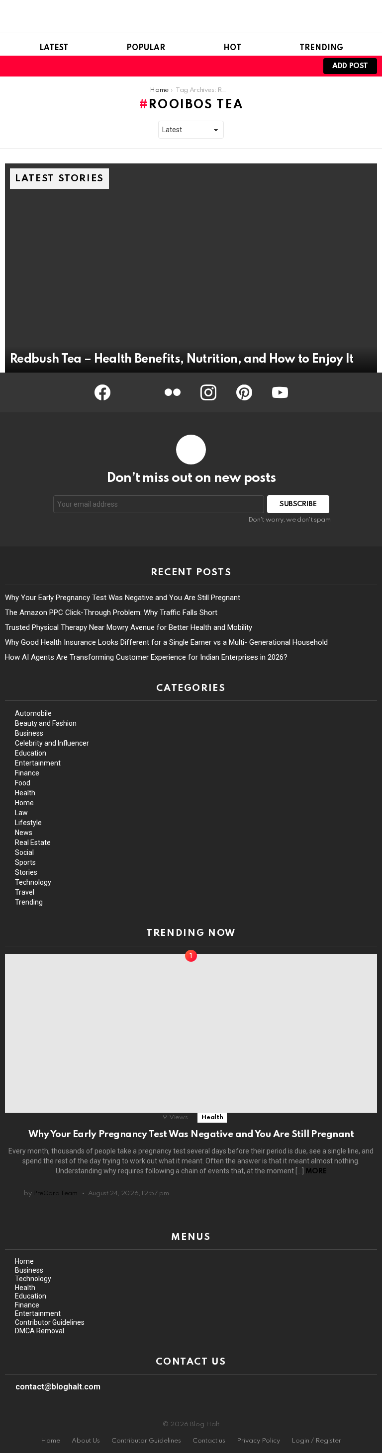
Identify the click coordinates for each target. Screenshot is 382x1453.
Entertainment (38, 763)
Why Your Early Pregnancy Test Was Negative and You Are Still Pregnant (122, 597)
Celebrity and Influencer (52, 743)
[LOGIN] (302, 66)
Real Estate (33, 842)
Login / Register (316, 1441)
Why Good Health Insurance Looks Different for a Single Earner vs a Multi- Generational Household (166, 642)
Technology (33, 882)
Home (24, 803)
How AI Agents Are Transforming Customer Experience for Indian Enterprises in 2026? (146, 657)
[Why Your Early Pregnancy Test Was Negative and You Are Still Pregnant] (191, 1033)
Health (25, 793)
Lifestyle (28, 823)
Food (22, 783)
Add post (350, 66)
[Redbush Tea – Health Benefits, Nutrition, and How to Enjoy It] (191, 268)
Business (29, 733)
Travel (24, 892)
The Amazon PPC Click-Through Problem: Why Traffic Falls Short (111, 612)
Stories (26, 872)
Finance (27, 773)
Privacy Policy (258, 1441)
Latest (53, 48)
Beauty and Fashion (46, 723)
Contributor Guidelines (50, 1322)
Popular (145, 48)
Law (21, 813)
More (315, 1171)
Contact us (208, 1441)
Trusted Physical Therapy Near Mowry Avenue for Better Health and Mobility (128, 627)
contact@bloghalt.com (57, 1386)
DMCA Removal (39, 1331)
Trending (321, 48)
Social (24, 852)
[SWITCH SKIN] (285, 66)
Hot (232, 48)
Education (30, 753)
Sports (25, 862)
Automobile (33, 713)
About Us (86, 1441)
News (23, 833)
